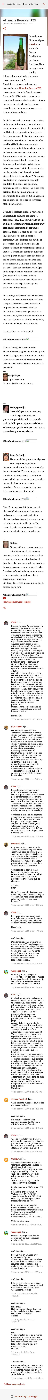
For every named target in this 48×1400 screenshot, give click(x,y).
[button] (4, 28)
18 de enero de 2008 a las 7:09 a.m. (26, 719)
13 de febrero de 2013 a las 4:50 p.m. (27, 1378)
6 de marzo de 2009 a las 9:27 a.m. (26, 1244)
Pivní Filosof (16, 727)
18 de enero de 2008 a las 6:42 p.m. (26, 1092)
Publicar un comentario (14, 1384)
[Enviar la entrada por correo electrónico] (4, 599)
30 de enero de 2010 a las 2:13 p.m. (26, 1272)
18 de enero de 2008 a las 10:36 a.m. (27, 905)
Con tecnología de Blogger (25, 1396)
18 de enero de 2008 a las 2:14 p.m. (26, 987)
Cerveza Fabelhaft (19, 1099)
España (27, 602)
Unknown (15, 1159)
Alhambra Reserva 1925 (30, 88)
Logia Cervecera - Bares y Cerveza (22, 4)
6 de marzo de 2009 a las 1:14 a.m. (26, 1225)
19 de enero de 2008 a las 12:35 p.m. (27, 1109)
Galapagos (16, 971)
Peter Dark (15, 844)
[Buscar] (44, 4)
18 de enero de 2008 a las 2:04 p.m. (26, 963)
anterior (33, 44)
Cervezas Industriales (13, 602)
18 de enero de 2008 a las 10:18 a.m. (27, 836)
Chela (13, 622)
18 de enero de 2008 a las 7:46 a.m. (26, 779)
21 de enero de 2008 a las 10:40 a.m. (27, 1128)
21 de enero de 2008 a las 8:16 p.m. (26, 1151)
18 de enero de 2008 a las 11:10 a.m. (27, 931)
